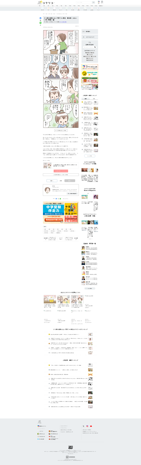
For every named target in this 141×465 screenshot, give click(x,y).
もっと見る (89, 156)
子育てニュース (87, 56)
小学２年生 (53, 231)
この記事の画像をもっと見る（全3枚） (60, 174)
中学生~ (96, 5)
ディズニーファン (64, 427)
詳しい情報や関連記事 (72, 193)
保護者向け (101, 5)
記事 (46, 13)
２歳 (53, 229)
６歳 (70, 229)
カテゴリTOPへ (61, 238)
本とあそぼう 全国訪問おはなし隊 (67, 431)
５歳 (66, 229)
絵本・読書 (50, 13)
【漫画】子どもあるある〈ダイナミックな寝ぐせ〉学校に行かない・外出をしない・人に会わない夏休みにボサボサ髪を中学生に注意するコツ (69, 238)
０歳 (45, 229)
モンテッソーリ (90, 58)
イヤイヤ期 (94, 56)
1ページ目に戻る (63, 21)
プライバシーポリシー (93, 431)
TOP (43, 13)
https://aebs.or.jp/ (70, 453)
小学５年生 (72, 231)
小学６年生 (46, 232)
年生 (70, 5)
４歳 (62, 229)
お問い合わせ (85, 429)
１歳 (49, 229)
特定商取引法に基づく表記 (87, 433)
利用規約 (89, 429)
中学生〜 (52, 232)
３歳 (57, 229)
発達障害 (88, 52)
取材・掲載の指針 (95, 433)
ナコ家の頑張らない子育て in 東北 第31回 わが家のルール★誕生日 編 (52, 238)
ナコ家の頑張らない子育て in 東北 (61, 13)
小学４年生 (66, 231)
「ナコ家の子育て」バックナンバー (60, 171)
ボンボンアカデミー (64, 425)
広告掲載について (85, 431)
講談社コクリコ (84, 230)
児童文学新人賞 (90, 60)
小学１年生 (46, 231)
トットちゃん (90, 54)
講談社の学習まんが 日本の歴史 (66, 429)
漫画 (54, 13)
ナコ (51, 27)
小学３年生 (59, 231)
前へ (52, 181)
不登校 (93, 52)
